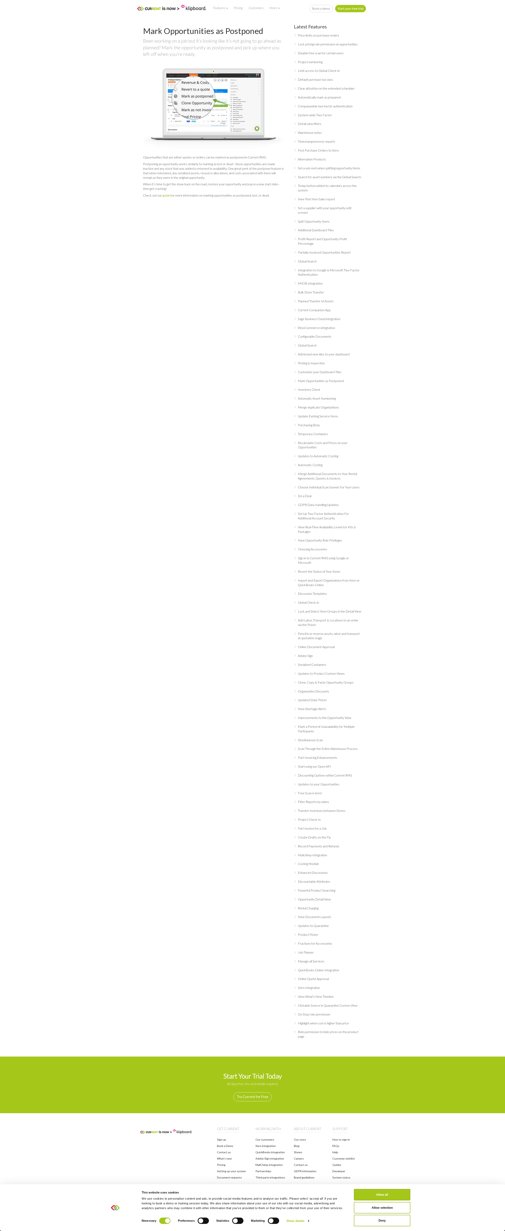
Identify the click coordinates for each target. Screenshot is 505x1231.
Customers (256, 8)
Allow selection (382, 1207)
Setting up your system (231, 1171)
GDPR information (305, 1171)
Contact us (224, 1152)
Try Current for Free (252, 1096)
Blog (296, 1146)
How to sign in (341, 1139)
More (273, 8)
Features (219, 8)
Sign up (221, 1139)
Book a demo (321, 8)
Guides (336, 1164)
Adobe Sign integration (269, 1158)
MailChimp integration (269, 1164)
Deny (382, 1220)
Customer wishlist (343, 1158)
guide (166, 195)
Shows (298, 1152)
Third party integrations (270, 1177)
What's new (224, 1158)
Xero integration (265, 1146)
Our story (300, 1139)
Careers (299, 1158)
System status (341, 1177)
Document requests (229, 1177)
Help (335, 1152)
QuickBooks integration (270, 1152)
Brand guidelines (304, 1177)
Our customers (264, 1139)
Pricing (238, 8)
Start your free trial (350, 8)
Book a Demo (225, 1146)
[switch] (203, 1221)
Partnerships (263, 1171)
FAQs (335, 1146)
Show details (295, 1221)
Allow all (382, 1194)
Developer (338, 1171)
